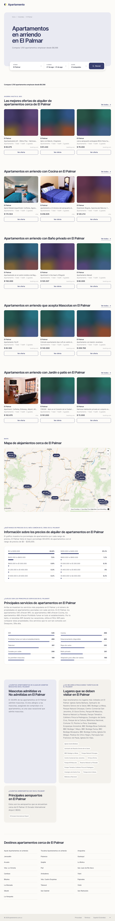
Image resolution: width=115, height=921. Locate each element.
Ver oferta (21, 152)
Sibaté (6, 891)
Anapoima (81, 851)
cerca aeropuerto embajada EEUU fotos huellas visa (96, 141)
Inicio (13, 17)
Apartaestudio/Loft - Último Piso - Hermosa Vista (22, 141)
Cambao (7, 874)
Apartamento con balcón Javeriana (90, 342)
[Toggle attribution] (108, 509)
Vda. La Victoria (10, 868)
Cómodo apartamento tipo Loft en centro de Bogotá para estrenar (64, 342)
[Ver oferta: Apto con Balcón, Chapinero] (57, 122)
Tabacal (44, 885)
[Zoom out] (108, 454)
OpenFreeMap (75, 509)
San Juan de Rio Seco (86, 868)
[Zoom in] (108, 450)
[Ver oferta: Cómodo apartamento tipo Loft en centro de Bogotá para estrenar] (57, 323)
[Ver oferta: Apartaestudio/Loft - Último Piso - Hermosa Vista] (21, 122)
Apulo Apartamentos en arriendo (16, 851)
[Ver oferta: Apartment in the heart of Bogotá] (57, 256)
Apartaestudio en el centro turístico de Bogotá (21, 275)
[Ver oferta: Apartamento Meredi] (94, 256)
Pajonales (81, 879)
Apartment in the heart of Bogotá (52, 275)
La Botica (81, 862)
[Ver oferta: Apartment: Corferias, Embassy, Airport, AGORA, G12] (21, 390)
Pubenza (44, 856)
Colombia (21, 17)
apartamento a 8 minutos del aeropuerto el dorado (58, 208)
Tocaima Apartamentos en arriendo (54, 851)
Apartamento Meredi (84, 275)
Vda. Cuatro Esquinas (49, 879)
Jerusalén (7, 856)
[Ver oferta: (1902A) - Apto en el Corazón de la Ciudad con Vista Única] (57, 390)
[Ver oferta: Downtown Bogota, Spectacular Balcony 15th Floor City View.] (94, 189)
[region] (57, 480)
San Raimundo (83, 891)
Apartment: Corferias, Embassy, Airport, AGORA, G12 (23, 409)
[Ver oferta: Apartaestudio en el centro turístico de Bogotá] (21, 256)
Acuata (6, 862)
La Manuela (8, 885)
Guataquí (81, 856)
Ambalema (45, 874)
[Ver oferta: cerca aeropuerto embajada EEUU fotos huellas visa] (94, 122)
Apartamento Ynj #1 (11, 342)
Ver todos (106, 104)
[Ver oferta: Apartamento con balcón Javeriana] (94, 323)
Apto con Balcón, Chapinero (50, 141)
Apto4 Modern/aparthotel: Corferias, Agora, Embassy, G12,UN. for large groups (33, 208)
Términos (87, 917)
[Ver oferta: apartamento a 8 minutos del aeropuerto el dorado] (57, 189)
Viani (79, 874)
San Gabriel (45, 891)
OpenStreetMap (102, 509)
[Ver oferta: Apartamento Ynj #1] (21, 323)
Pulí (42, 868)
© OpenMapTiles (85, 509)
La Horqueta (8, 896)
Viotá (79, 885)
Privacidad (78, 917)
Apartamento (16, 4)
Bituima (6, 879)
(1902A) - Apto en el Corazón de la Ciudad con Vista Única (61, 409)
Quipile (43, 862)
